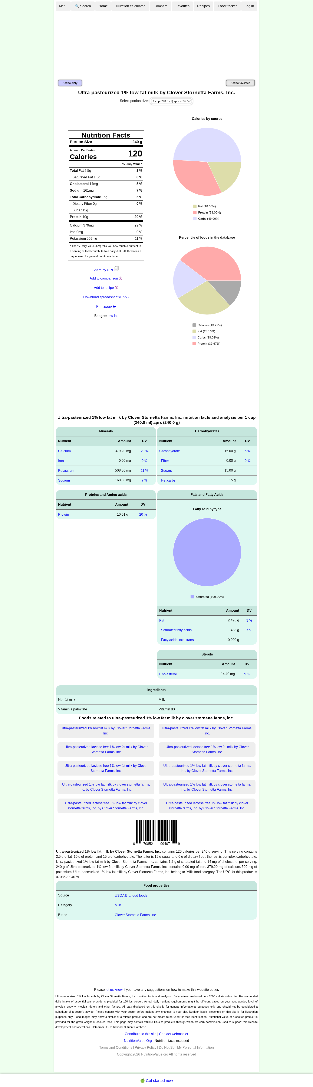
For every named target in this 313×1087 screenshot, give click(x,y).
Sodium (64, 480)
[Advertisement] (156, 43)
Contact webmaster (173, 1034)
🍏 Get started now (156, 1080)
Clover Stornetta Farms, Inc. (136, 915)
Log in (249, 6)
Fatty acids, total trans (177, 640)
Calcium (64, 451)
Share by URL (103, 270)
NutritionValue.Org (138, 1041)
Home (103, 6)
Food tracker (227, 6)
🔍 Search (83, 6)
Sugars (166, 470)
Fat (161, 620)
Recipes (203, 6)
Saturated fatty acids (176, 630)
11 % (144, 470)
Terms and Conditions (115, 1047)
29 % (144, 451)
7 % (144, 480)
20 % (143, 514)
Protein (63, 514)
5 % (247, 451)
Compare (161, 6)
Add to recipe (104, 288)
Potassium (66, 470)
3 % (249, 620)
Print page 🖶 (106, 306)
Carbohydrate (169, 451)
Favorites (182, 6)
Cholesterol (168, 674)
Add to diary (70, 83)
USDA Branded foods (131, 895)
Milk (118, 905)
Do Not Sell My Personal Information (186, 1047)
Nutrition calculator (130, 6)
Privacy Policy (145, 1047)
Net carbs (168, 480)
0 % (144, 461)
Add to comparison (104, 278)
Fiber (165, 461)
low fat (113, 316)
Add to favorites (240, 83)
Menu (63, 6)
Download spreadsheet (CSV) (106, 297)
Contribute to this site (140, 1034)
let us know (114, 989)
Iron (61, 461)
